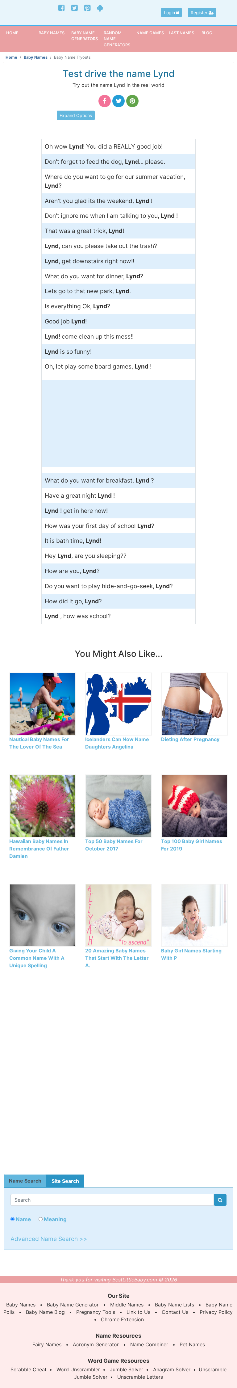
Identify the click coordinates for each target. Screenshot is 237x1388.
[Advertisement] (118, 423)
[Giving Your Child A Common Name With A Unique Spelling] (42, 915)
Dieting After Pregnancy (190, 739)
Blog (207, 32)
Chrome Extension (122, 1319)
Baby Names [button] (51, 32)
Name (23, 1219)
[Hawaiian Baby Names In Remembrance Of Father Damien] (42, 805)
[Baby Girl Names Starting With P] (194, 915)
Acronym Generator (96, 1344)
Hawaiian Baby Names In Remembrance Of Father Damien (39, 848)
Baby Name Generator (73, 1305)
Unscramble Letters (140, 1377)
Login (170, 12)
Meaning (55, 1219)
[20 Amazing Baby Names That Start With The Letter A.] (118, 915)
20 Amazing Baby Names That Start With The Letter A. (117, 957)
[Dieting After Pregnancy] (194, 703)
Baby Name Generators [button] (84, 35)
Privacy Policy (216, 1312)
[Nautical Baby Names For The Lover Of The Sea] (42, 703)
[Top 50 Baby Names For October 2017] (118, 805)
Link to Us (138, 1312)
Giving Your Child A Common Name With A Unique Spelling (36, 957)
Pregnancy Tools (95, 1312)
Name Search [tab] (25, 1181)
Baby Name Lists (174, 1305)
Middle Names (126, 1305)
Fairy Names (46, 1344)
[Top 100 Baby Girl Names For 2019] (194, 805)
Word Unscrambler (78, 1369)
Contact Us (175, 1312)
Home (21, 32)
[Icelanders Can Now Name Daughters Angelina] (118, 703)
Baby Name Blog (45, 1312)
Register (200, 12)
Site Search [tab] (65, 1181)
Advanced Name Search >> (48, 1238)
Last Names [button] (181, 32)
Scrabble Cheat (28, 1369)
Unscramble (213, 1369)
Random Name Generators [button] (117, 38)
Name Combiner (149, 1344)
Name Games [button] (150, 32)
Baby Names (36, 57)
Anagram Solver (171, 1369)
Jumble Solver (126, 1369)
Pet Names (192, 1344)
